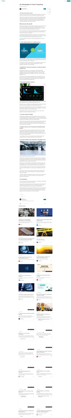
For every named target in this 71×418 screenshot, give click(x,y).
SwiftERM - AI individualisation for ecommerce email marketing (43, 319)
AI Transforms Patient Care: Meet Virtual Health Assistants (26, 314)
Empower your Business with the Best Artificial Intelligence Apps (44, 220)
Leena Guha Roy (40, 376)
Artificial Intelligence (21, 389)
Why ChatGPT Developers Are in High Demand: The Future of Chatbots (44, 295)
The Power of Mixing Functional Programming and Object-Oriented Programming (44, 411)
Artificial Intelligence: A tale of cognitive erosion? (43, 371)
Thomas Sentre (22, 280)
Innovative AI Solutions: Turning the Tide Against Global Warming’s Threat (43, 257)
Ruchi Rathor (39, 242)
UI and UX (38, 273)
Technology (21, 194)
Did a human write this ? (40, 239)
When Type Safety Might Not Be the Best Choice (24, 372)
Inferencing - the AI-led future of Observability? (24, 334)
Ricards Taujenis (22, 376)
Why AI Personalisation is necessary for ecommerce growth (43, 315)
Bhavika (21, 224)
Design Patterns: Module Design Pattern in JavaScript (43, 276)
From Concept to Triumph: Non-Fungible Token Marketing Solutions (26, 411)
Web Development (39, 292)
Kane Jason (39, 356)
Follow (44, 199)
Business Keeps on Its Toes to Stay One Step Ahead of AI (26, 391)
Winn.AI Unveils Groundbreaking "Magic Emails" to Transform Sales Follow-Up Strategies (26, 239)
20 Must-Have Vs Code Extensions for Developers (25, 276)
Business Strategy (21, 351)
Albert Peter (21, 416)
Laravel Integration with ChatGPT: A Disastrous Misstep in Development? (44, 352)
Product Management (39, 332)
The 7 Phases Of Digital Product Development (26, 294)
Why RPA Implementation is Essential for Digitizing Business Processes (25, 258)
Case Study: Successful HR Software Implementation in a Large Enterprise (25, 220)
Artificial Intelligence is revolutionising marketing (43, 391)
